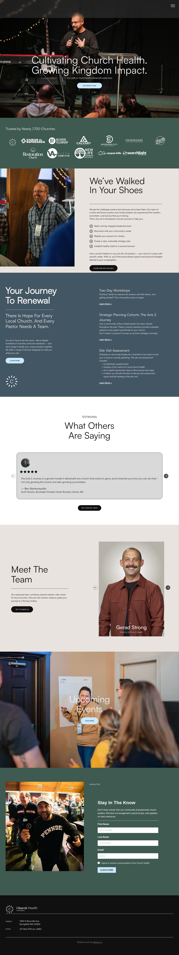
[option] (89, 476)
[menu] (172, 5)
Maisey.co (97, 942)
